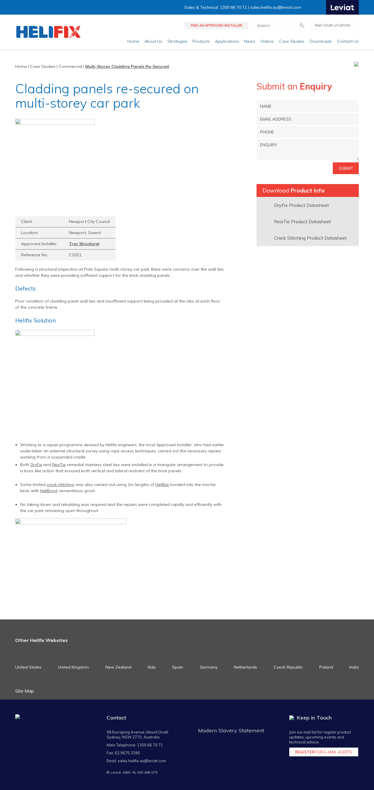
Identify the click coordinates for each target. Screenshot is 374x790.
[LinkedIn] (321, 7)
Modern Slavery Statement (231, 730)
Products (201, 41)
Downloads (321, 41)
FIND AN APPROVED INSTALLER (216, 25)
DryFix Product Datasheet (301, 205)
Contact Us (348, 41)
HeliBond (48, 490)
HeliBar (162, 484)
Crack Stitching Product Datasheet (310, 238)
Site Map (24, 691)
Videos (267, 41)
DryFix (36, 464)
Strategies (177, 41)
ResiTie (59, 464)
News (249, 41)
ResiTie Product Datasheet (302, 221)
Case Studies (291, 41)
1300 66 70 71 (150, 745)
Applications (227, 41)
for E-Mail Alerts (323, 752)
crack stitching (60, 484)
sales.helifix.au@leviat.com (275, 7)
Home (133, 41)
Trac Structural (84, 243)
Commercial (70, 66)
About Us (153, 41)
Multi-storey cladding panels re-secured (127, 66)
